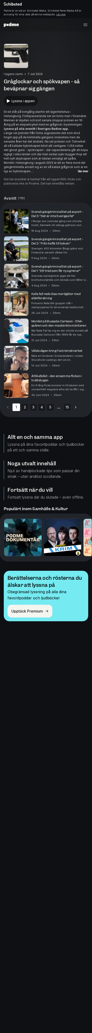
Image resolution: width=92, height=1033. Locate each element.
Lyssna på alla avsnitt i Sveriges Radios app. (36, 128)
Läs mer (61, 14)
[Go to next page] (75, 407)
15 (67, 407)
